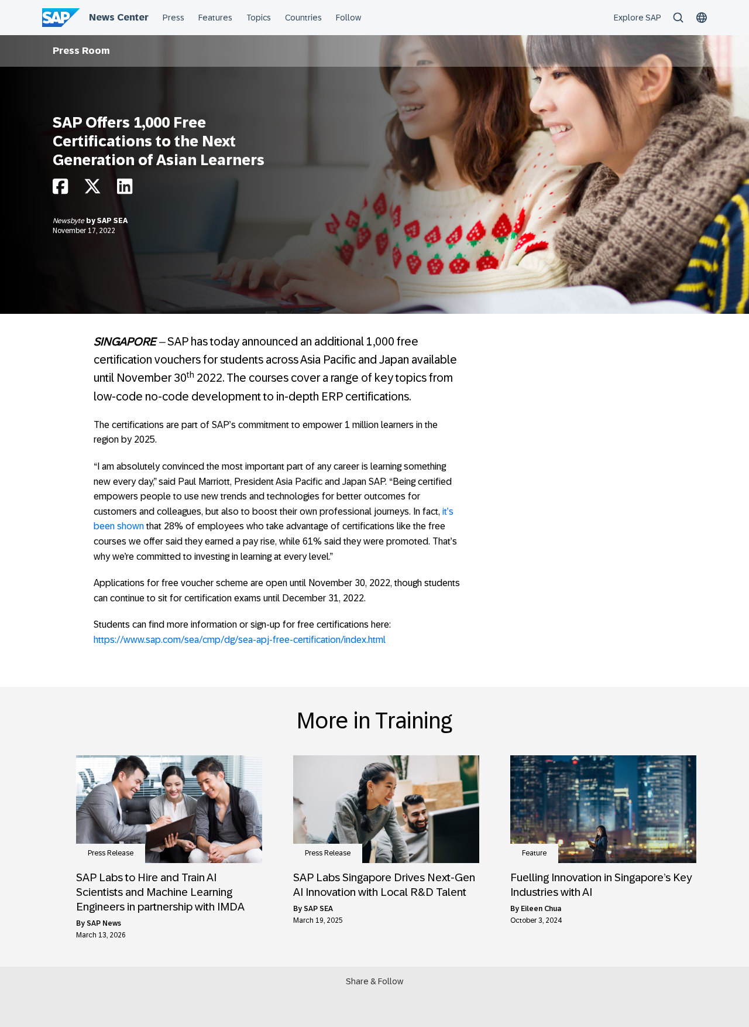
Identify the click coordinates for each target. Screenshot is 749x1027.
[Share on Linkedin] (124, 189)
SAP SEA (112, 221)
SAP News (104, 923)
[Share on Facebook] (60, 189)
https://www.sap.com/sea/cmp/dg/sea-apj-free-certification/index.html (240, 640)
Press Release (110, 853)
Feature (534, 853)
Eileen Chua (541, 909)
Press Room (81, 51)
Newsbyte (69, 221)
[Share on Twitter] (92, 189)
